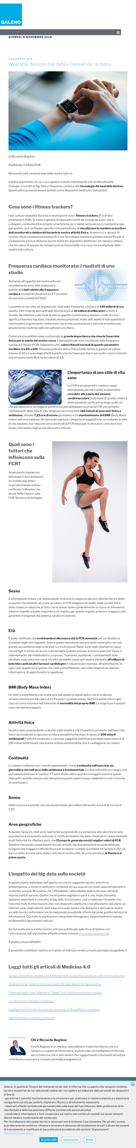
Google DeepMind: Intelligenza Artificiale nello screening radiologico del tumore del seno (66, 975)
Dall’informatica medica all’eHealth (31, 1018)
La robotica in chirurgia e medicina (31, 1001)
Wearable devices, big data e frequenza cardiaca (59, 64)
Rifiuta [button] (90, 1139)
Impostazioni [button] (70, 1139)
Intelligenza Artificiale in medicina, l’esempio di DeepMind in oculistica (54, 1009)
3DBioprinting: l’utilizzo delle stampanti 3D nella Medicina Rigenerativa (54, 984)
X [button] (133, 1084)
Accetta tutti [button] (48, 1139)
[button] (118, 32)
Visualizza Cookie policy (18, 1133)
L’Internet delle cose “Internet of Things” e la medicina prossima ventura (55, 992)
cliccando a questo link (94, 933)
